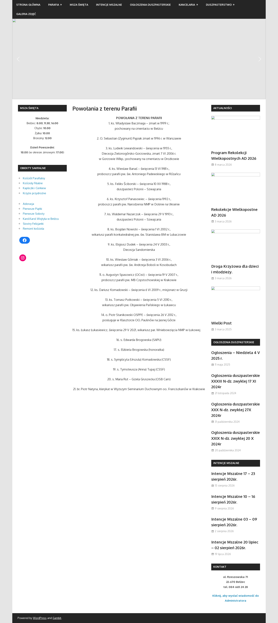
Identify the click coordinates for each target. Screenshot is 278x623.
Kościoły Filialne (33, 183)
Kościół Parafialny (34, 178)
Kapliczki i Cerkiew (34, 188)
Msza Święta (79, 4)
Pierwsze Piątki (32, 209)
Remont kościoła (33, 228)
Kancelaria (187, 4)
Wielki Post (221, 322)
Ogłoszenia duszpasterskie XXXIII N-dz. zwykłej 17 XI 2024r (235, 381)
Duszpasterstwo (219, 4)
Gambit (57, 618)
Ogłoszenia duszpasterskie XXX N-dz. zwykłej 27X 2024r (235, 410)
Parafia (53, 4)
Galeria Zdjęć (26, 14)
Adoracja (28, 204)
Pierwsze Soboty (33, 213)
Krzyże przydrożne (34, 193)
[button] (18, 59)
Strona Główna (28, 4)
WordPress (40, 618)
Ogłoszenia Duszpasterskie (150, 4)
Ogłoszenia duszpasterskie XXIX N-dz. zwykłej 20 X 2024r (235, 438)
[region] (139, 59)
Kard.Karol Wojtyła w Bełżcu (41, 219)
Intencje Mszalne (109, 4)
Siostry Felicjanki (33, 223)
